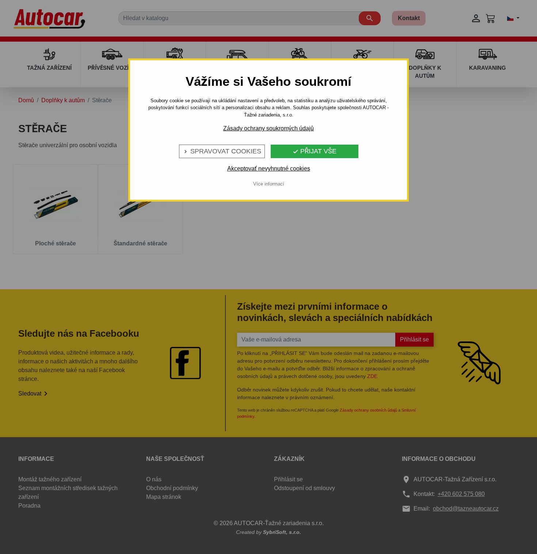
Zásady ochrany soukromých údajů (268, 128)
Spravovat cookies (222, 151)
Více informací (268, 184)
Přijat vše (314, 151)
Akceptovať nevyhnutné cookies (268, 168)
